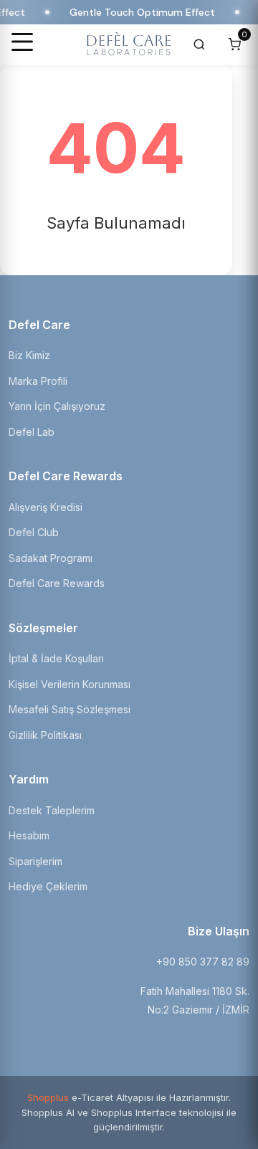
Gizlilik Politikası (45, 735)
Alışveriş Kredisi (45, 507)
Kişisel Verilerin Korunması (69, 684)
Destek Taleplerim (52, 810)
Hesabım (29, 835)
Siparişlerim (35, 861)
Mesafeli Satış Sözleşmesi (69, 709)
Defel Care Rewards (57, 583)
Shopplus (48, 1097)
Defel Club (34, 532)
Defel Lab (31, 432)
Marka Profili (38, 381)
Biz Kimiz (29, 355)
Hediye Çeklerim (48, 886)
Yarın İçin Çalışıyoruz (57, 406)
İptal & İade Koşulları (56, 658)
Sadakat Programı (50, 558)
